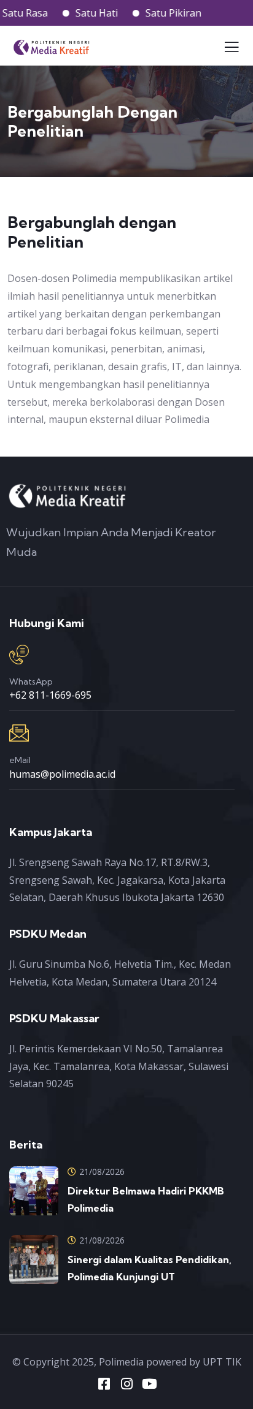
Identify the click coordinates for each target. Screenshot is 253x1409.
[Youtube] (149, 1384)
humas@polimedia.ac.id (62, 774)
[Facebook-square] (104, 1384)
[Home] (67, 495)
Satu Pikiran (162, 13)
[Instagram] (126, 1384)
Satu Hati (85, 13)
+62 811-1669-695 (50, 695)
